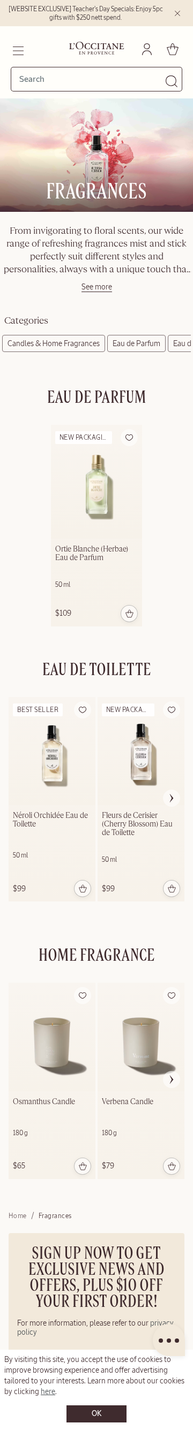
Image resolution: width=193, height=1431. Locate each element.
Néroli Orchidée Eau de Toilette (50, 820)
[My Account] (146, 49)
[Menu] (17, 49)
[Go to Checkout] (172, 49)
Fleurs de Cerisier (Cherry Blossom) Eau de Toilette (137, 824)
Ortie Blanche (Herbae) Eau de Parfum (91, 554)
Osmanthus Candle (44, 1102)
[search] (92, 79)
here (48, 1391)
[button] (129, 437)
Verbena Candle (127, 1102)
